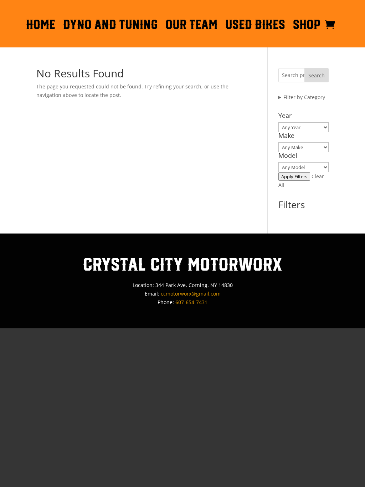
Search (316, 75)
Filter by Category (304, 97)
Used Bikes (255, 26)
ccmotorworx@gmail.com (191, 293)
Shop (307, 26)
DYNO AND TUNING (110, 26)
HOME (40, 26)
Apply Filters (294, 176)
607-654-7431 (191, 302)
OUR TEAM (191, 26)
